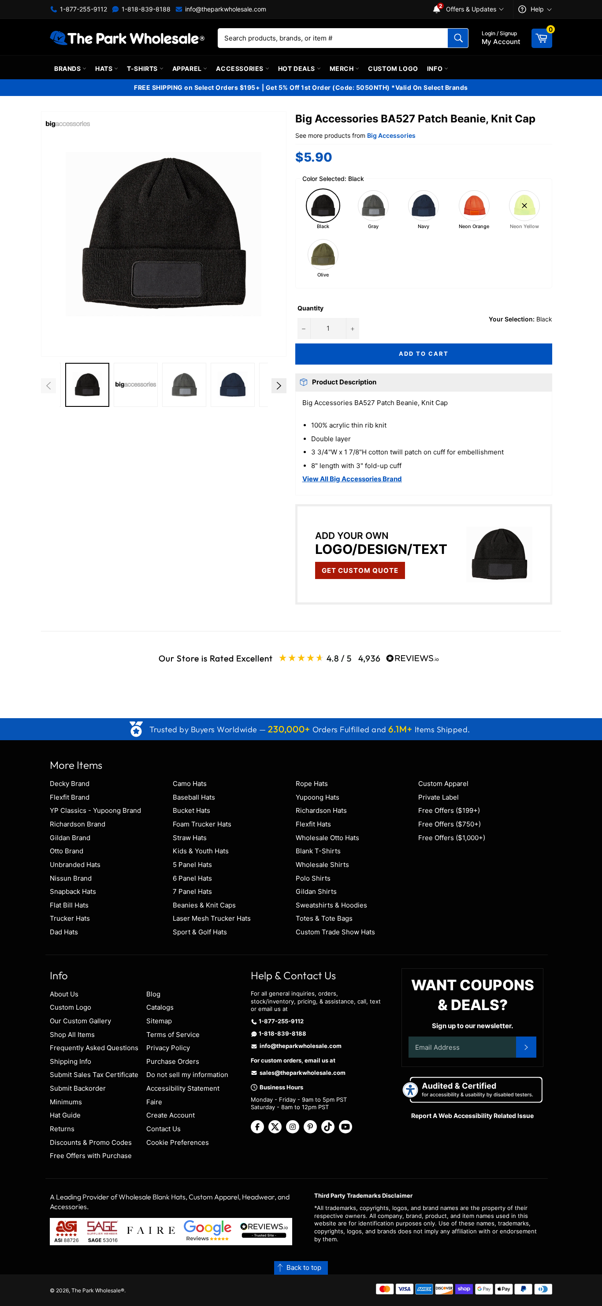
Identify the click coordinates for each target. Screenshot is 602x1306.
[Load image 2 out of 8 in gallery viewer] (87, 385)
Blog (153, 994)
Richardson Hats (321, 810)
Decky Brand (69, 783)
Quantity (310, 308)
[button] (163, 234)
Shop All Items (72, 1034)
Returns (62, 1129)
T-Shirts (143, 68)
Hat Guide (65, 1115)
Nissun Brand (71, 878)
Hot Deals (297, 68)
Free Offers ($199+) (449, 810)
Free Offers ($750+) (449, 824)
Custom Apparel (443, 783)
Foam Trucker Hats (202, 824)
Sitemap (159, 1021)
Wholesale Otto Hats (327, 838)
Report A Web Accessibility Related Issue (472, 1115)
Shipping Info (70, 1061)
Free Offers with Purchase (91, 1155)
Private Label (438, 797)
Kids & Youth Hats (201, 851)
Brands (68, 68)
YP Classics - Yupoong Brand (95, 810)
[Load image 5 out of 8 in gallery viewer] (233, 385)
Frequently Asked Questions (94, 1048)
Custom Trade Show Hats (335, 932)
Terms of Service (173, 1034)
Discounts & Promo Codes (91, 1142)
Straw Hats (190, 838)
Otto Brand (66, 851)
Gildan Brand (70, 838)
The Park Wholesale (96, 1290)
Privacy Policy (168, 1048)
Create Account (170, 1115)
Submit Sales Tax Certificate (94, 1074)
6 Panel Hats (192, 878)
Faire (154, 1102)
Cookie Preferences (177, 1142)
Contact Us (163, 1129)
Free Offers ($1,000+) (451, 838)
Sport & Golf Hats (200, 932)
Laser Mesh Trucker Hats (212, 918)
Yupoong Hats (317, 797)
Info (435, 68)
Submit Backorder (78, 1088)
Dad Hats (64, 932)
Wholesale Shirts (322, 864)
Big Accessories (391, 135)
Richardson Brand (77, 824)
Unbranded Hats (75, 864)
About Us (64, 994)
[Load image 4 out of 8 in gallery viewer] (184, 385)
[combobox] (343, 38)
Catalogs (160, 1007)
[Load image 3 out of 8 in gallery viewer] (136, 385)
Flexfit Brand (69, 797)
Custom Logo (393, 68)
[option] (87, 386)
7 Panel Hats (192, 891)
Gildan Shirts (316, 891)
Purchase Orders (172, 1061)
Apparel (188, 68)
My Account (501, 38)
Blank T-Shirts (318, 851)
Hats (104, 68)
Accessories (240, 68)
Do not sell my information (187, 1074)
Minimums (66, 1102)
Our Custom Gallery (80, 1021)
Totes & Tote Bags (324, 918)
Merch (343, 68)
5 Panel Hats (192, 864)
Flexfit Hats (313, 824)
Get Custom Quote (360, 570)
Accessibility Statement (182, 1088)
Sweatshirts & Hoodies (331, 905)
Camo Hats (190, 783)
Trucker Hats (70, 918)
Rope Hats (312, 783)
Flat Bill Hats (69, 905)
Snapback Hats (73, 891)
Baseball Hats (194, 797)
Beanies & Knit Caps (204, 905)
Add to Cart (423, 353)
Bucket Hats (191, 810)
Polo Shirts (313, 878)
